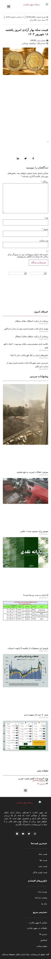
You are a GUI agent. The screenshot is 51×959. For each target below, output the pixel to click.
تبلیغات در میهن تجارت (37, 928)
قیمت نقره (43, 866)
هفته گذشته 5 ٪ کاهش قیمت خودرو (33, 778)
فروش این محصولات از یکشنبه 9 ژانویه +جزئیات (28, 648)
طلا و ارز (33, 20)
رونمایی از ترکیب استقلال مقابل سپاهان (31, 321)
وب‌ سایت (43, 240)
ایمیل (45, 229)
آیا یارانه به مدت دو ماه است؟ (35, 595)
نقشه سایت (42, 946)
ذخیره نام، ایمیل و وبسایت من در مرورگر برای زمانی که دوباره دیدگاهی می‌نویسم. (28, 255)
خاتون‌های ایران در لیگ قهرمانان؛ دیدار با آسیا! (29, 355)
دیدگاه (44, 182)
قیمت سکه (43, 854)
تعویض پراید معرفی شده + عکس (34, 531)
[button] (8, 6)
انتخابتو (44, 940)
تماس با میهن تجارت (38, 922)
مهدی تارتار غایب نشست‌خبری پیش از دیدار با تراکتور (26, 329)
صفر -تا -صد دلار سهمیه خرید (36, 715)
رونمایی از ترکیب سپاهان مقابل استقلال (31, 336)
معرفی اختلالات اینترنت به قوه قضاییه (32, 472)
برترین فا (43, 934)
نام (46, 218)
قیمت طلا (43, 860)
